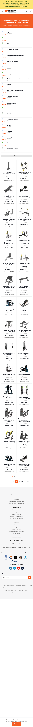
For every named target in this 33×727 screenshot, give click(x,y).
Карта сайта (16, 533)
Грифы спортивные (12, 119)
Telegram (14, 568)
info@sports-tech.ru (17, 544)
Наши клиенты (16, 497)
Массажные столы (12, 67)
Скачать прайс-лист (16, 527)
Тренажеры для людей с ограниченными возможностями (18, 102)
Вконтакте (10, 568)
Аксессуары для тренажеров (15, 90)
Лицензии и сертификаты (16, 501)
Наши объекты (16, 529)
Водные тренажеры (12, 61)
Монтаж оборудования (16, 518)
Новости (16, 492)
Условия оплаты (16, 510)
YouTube (18, 568)
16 (10, 481)
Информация (17, 507)
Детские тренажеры (12, 49)
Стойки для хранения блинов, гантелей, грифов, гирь (18, 79)
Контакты (16, 524)
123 (28, 481)
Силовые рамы (11, 143)
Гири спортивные (12, 108)
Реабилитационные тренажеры (15, 55)
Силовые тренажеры (12, 38)
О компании (16, 490)
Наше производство (16, 495)
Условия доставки (17, 512)
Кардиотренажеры (12, 32)
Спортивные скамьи (12, 73)
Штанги (9, 125)
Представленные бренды (16, 503)
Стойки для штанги (12, 148)
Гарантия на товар (16, 514)
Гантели (9, 113)
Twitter (22, 568)
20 (22, 481)
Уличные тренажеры (12, 96)
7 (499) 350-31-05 (18, 540)
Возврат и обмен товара (16, 516)
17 (13, 481)
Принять (16, 723)
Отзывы (16, 499)
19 (19, 481)
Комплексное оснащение (16, 531)
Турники (9, 131)
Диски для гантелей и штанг (15, 137)
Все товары (16, 484)
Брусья (9, 84)
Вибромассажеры (12, 43)
